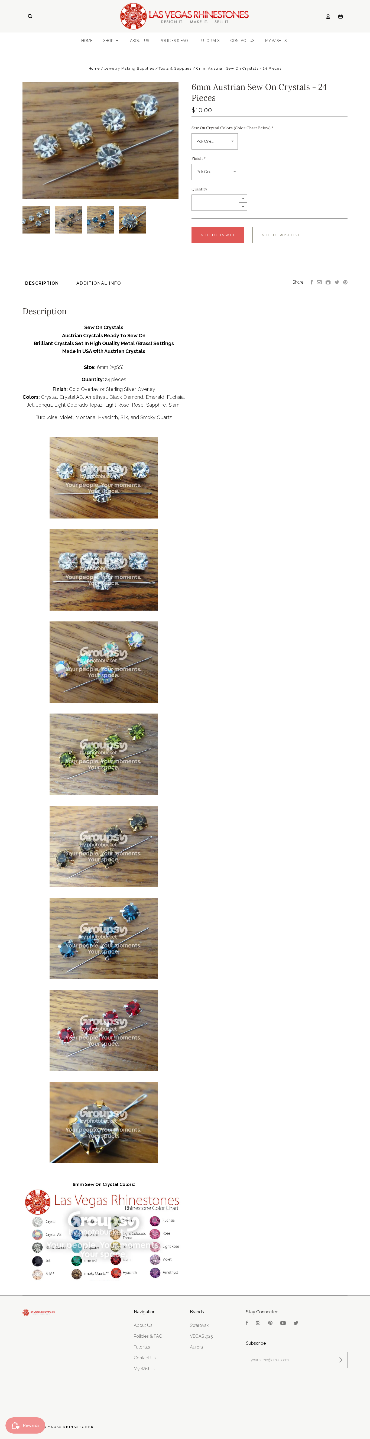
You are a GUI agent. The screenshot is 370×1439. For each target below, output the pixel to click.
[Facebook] (247, 1323)
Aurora (196, 1347)
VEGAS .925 (201, 1336)
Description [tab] (42, 283)
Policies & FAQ (174, 40)
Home (86, 40)
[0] (340, 16)
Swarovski (199, 1325)
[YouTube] (283, 1323)
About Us (139, 40)
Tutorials (209, 40)
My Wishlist (277, 40)
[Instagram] (258, 1323)
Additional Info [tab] (98, 283)
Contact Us (242, 40)
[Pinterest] (270, 1323)
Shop (108, 40)
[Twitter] (296, 1323)
